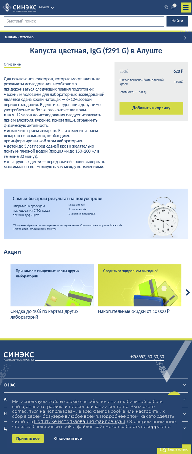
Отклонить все (68, 438)
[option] (16, 65)
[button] (174, 449)
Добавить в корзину (151, 108)
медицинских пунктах (43, 229)
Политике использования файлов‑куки (79, 421)
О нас (10, 385)
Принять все (28, 438)
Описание (12, 65)
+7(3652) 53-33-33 (147, 357)
